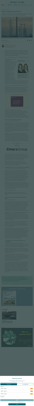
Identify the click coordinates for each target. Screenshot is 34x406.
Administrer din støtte (20, 402)
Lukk (17, 404)
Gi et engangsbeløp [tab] (25, 384)
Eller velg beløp (2, 396)
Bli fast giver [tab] (9, 384)
